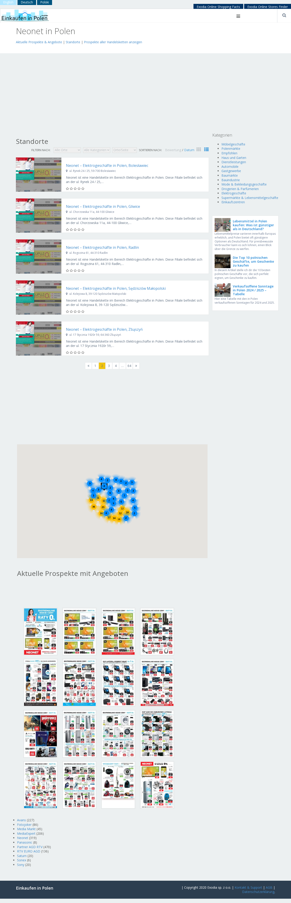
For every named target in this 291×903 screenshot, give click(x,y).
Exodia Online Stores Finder (267, 7)
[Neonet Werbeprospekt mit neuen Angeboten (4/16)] (157, 631)
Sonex (21, 860)
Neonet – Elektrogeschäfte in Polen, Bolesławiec (107, 165)
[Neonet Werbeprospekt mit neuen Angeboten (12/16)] (157, 733)
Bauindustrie (230, 180)
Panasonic (24, 842)
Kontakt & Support (248, 887)
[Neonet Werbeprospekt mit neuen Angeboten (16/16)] (157, 784)
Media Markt (26, 829)
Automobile (229, 166)
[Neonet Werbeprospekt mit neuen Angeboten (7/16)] (118, 682)
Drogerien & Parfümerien (240, 189)
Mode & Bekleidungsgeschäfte (244, 184)
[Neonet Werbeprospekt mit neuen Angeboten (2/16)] (79, 631)
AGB (269, 887)
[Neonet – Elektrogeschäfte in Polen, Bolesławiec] (38, 175)
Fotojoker (24, 824)
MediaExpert (26, 833)
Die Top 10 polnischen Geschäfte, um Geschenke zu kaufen (253, 261)
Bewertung (173, 150)
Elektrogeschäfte (233, 193)
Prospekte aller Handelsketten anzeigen (113, 42)
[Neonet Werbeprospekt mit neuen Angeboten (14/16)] (79, 784)
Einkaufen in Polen (34, 888)
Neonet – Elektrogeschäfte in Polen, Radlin (102, 247)
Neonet (22, 838)
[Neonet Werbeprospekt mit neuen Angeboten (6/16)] (79, 682)
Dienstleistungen (233, 162)
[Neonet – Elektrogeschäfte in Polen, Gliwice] (38, 215)
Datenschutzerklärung (258, 892)
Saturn (22, 856)
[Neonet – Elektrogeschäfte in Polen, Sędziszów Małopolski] (38, 297)
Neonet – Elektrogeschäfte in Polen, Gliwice (103, 206)
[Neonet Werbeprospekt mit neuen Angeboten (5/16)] (40, 682)
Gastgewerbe (231, 171)
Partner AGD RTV (30, 847)
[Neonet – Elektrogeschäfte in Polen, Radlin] (38, 256)
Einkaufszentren (233, 202)
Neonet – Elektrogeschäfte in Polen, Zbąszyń (104, 329)
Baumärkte (229, 175)
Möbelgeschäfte (233, 144)
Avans (21, 820)
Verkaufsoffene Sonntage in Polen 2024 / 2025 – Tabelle (253, 290)
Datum (189, 150)
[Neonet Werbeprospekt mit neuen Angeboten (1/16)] (40, 631)
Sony (20, 864)
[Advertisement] (69, 48)
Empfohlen (229, 153)
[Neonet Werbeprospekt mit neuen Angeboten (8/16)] (157, 682)
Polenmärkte (230, 148)
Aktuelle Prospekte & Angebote (39, 42)
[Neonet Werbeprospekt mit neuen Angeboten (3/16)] (118, 631)
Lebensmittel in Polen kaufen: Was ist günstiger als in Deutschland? (253, 225)
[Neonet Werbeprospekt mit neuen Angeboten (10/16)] (79, 733)
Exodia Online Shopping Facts (218, 7)
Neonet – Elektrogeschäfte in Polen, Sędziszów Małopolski (116, 288)
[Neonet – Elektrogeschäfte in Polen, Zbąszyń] (38, 338)
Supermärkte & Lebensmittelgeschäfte (249, 198)
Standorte (73, 42)
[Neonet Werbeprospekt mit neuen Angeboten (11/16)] (118, 733)
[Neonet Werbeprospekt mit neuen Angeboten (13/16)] (40, 784)
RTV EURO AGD (28, 851)
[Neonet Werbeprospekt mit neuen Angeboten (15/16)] (118, 784)
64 (129, 366)
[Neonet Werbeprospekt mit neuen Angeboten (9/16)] (40, 733)
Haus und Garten (233, 157)
